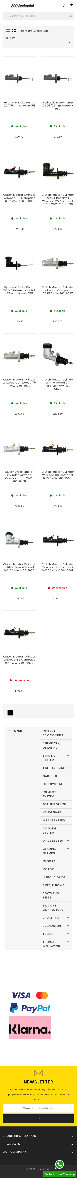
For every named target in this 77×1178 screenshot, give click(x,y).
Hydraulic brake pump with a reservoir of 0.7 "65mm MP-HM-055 (19, 290)
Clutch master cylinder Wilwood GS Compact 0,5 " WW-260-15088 (19, 198)
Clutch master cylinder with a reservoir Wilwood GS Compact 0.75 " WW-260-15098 (58, 199)
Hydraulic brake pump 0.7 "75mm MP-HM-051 (19, 104)
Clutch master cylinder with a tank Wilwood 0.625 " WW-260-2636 (19, 567)
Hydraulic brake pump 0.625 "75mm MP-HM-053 (58, 106)
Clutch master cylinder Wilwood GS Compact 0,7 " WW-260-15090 (19, 660)
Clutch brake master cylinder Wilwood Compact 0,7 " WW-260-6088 (19, 476)
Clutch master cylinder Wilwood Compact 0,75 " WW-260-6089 (19, 383)
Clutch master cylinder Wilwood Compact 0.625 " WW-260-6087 (58, 290)
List (14, 30)
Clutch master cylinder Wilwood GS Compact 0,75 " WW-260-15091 (58, 475)
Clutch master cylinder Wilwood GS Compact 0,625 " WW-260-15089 (58, 567)
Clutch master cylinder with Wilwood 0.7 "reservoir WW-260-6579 (58, 384)
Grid (8, 30)
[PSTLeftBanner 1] (38, 1015)
